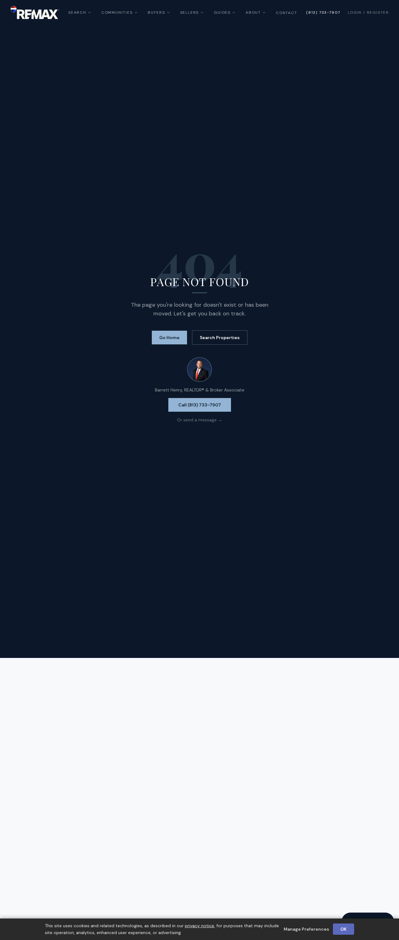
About (253, 12)
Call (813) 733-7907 (199, 405)
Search (77, 12)
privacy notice (199, 925)
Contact (286, 12)
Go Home (169, 337)
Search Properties (220, 337)
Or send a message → (199, 420)
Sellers (189, 12)
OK (343, 929)
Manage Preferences (306, 929)
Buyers (156, 12)
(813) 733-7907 (323, 12)
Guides (222, 12)
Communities (117, 12)
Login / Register (368, 12)
